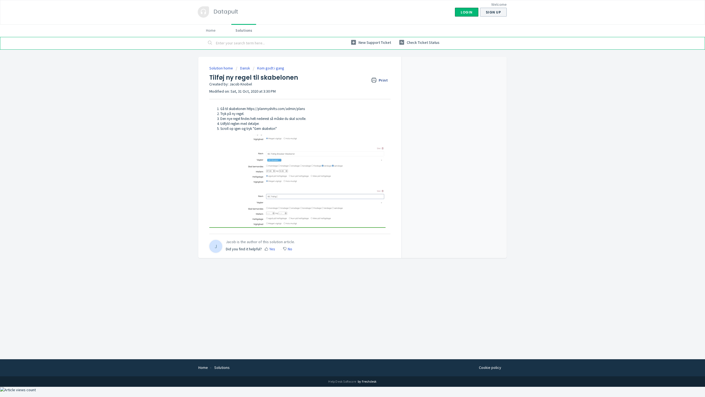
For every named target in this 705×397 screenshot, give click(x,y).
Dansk (245, 68)
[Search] (210, 43)
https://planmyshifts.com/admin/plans (276, 108)
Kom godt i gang (270, 68)
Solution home (221, 68)
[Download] (342, 128)
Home (211, 30)
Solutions (243, 30)
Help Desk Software (342, 381)
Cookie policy (490, 367)
